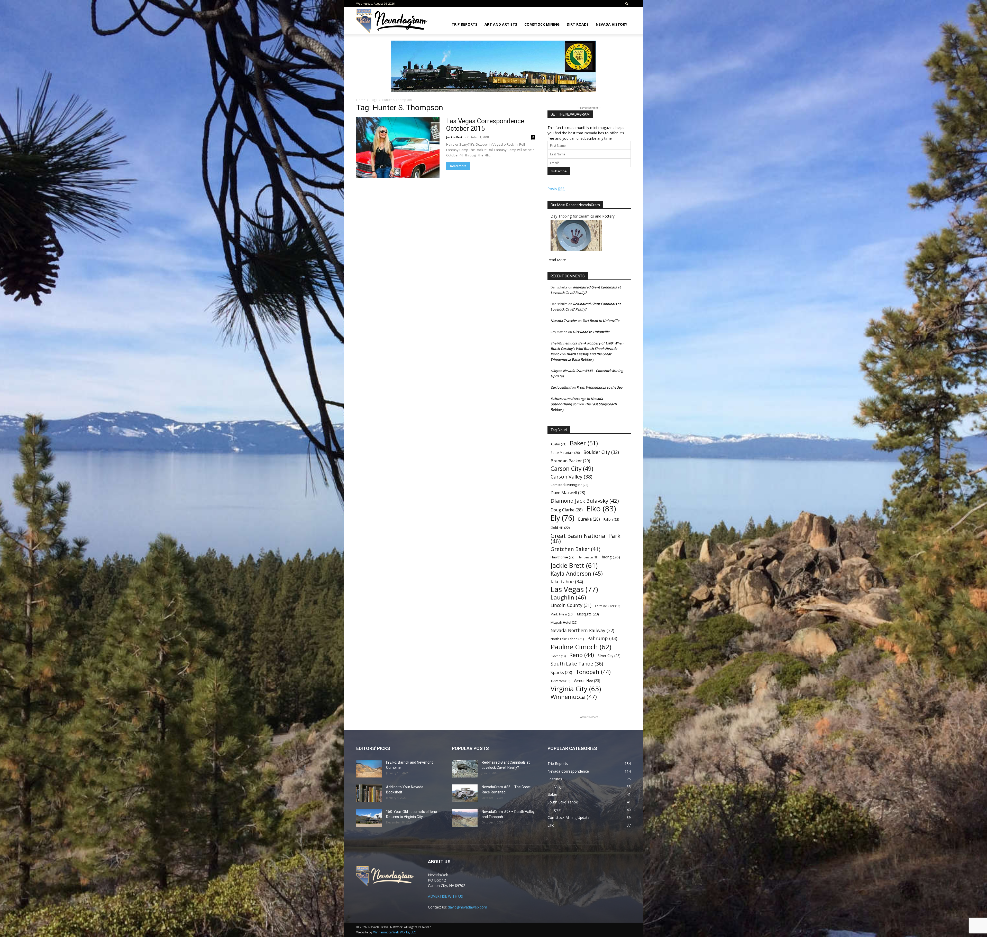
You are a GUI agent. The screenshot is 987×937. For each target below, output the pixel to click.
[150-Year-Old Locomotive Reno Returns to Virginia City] (369, 818)
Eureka (589, 519)
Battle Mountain (565, 453)
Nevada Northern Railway (582, 630)
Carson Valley (571, 476)
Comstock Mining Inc (569, 484)
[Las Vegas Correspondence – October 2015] (398, 147)
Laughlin (568, 597)
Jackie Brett (455, 137)
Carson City (572, 468)
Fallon (611, 519)
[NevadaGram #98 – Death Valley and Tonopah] (465, 818)
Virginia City (576, 688)
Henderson (588, 557)
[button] (627, 3)
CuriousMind (561, 387)
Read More (556, 259)
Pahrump (602, 638)
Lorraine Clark (607, 606)
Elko (601, 508)
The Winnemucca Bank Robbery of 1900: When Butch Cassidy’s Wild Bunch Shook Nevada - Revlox (587, 348)
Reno (581, 655)
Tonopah (593, 671)
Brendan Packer (570, 460)
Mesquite (588, 614)
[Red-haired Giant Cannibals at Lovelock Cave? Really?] (465, 768)
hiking (611, 556)
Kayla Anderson (577, 573)
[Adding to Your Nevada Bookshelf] (369, 793)
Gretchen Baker (575, 549)
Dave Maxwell (568, 492)
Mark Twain (562, 614)
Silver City (609, 655)
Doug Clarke (567, 510)
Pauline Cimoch (581, 647)
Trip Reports (464, 24)
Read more (458, 166)
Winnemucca (574, 696)
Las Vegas (574, 589)
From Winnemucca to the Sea (600, 387)
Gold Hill (560, 527)
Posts (555, 188)
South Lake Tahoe (577, 664)
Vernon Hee (587, 680)
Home (360, 100)
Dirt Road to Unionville (600, 320)
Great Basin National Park (585, 538)
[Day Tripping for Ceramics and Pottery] (576, 249)
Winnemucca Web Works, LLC (394, 932)
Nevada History (611, 24)
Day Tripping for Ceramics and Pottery (583, 216)
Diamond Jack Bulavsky (585, 500)
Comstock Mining (542, 24)
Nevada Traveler (564, 320)
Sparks (561, 672)
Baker (584, 443)
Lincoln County (571, 605)
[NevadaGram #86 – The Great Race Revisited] (465, 793)
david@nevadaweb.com (467, 907)
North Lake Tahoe (567, 639)
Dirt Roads (578, 24)
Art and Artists (501, 24)
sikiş (554, 370)
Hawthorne (562, 557)
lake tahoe (567, 581)
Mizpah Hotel (564, 622)
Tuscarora (560, 681)
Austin (558, 444)
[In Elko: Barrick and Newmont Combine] (369, 768)
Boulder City (601, 452)
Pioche (558, 656)
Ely (562, 518)
